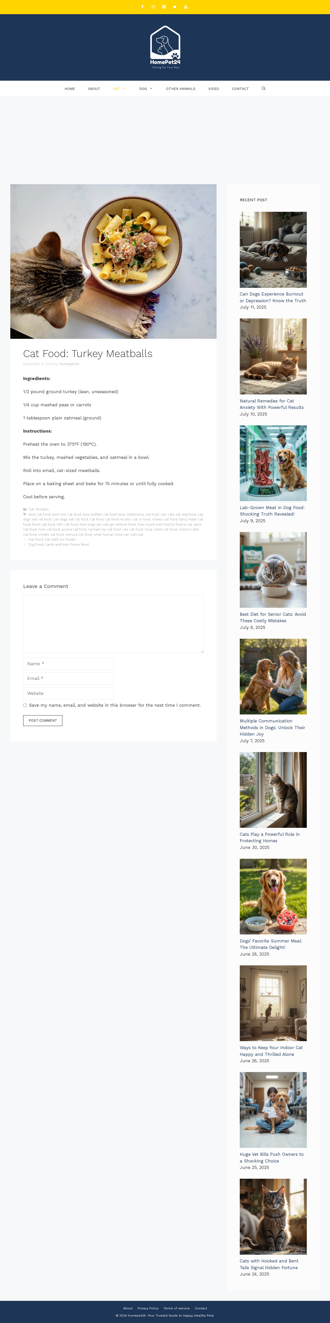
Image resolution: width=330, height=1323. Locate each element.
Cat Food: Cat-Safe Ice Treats (52, 539)
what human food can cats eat (118, 534)
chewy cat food (164, 519)
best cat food (39, 514)
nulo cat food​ (49, 529)
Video (213, 89)
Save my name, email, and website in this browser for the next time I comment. (115, 705)
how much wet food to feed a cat (164, 524)
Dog (143, 89)
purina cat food (74, 529)
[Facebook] (142, 7)
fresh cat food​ (43, 524)
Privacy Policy (148, 1308)
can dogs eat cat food (70, 519)
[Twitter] (174, 7)
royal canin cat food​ (161, 529)
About (94, 89)
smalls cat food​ (51, 534)
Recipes (42, 509)
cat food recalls (118, 519)
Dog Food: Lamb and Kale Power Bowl (59, 544)
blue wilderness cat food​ (138, 514)
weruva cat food (78, 534)
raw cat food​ (132, 529)
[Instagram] (153, 7)
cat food (96, 519)
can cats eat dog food (178, 514)
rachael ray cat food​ (104, 529)
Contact (240, 89)
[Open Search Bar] (263, 88)
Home (69, 89)
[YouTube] (185, 7)
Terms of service (176, 1308)
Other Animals (180, 89)
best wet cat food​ (66, 514)
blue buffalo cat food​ (100, 514)
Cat (116, 89)
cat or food (141, 519)
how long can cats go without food (108, 524)
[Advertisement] (165, 135)
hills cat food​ (67, 524)
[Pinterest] (164, 7)
